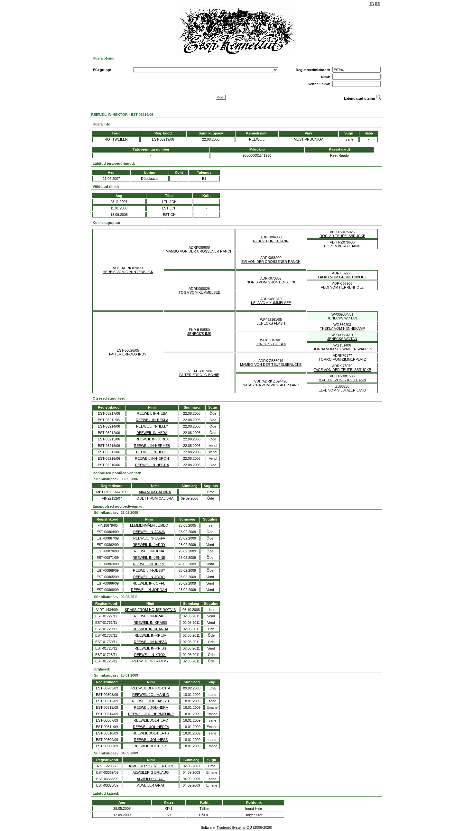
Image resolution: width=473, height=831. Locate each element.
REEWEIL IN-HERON (152, 458)
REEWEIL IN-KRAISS (150, 622)
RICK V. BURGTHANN (271, 241)
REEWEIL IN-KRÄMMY (150, 661)
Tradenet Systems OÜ (234, 827)
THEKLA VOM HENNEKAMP (342, 328)
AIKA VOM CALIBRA (155, 492)
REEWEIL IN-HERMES (152, 446)
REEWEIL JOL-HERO (151, 720)
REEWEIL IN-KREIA (150, 635)
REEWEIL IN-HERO (152, 452)
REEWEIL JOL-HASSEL (151, 701)
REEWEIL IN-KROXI (150, 655)
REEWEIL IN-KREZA (150, 642)
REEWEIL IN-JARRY (149, 545)
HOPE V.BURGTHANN (342, 246)
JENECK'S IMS (199, 334)
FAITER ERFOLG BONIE (199, 375)
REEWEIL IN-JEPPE (149, 564)
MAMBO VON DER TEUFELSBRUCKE (270, 364)
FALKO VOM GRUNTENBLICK (342, 277)
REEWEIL (256, 139)
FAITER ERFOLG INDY (127, 354)
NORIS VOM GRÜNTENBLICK (270, 282)
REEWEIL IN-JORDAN (149, 590)
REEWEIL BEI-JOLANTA (150, 688)
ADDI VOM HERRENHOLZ (342, 287)
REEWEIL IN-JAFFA (149, 538)
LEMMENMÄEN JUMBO (149, 525)
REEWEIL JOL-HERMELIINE (151, 714)
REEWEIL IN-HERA (151, 433)
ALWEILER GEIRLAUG (151, 772)
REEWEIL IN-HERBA (152, 439)
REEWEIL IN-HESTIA (152, 465)
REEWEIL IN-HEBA (152, 413)
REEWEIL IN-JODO (149, 577)
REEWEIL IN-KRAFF (150, 616)
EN (371, 3)
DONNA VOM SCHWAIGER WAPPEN (342, 349)
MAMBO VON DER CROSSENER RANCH (199, 251)
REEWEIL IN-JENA (149, 551)
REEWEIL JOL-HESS (151, 740)
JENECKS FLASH (271, 323)
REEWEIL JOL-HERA (151, 707)
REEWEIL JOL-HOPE (151, 746)
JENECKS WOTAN (342, 318)
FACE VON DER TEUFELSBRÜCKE (342, 370)
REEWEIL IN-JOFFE (149, 583)
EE (377, 3)
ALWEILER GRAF (151, 779)
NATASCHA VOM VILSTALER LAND (271, 385)
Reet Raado (339, 155)
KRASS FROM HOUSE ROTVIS (150, 610)
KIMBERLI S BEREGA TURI (151, 766)
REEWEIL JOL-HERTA (151, 727)
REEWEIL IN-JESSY (149, 570)
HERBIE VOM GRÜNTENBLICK (128, 272)
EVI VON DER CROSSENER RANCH (271, 261)
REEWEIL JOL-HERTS (151, 733)
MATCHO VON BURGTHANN (342, 380)
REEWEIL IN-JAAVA (149, 532)
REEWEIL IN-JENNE (149, 557)
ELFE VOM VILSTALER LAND (342, 390)
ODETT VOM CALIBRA (154, 498)
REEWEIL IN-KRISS (150, 648)
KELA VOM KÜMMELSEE (271, 303)
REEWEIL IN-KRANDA (150, 629)
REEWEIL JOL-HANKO (150, 695)
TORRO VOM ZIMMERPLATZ (342, 359)
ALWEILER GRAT (151, 785)
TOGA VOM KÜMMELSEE (199, 292)
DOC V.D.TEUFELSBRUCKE (342, 236)
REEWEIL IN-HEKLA (152, 420)
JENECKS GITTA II (271, 344)
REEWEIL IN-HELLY (152, 426)
